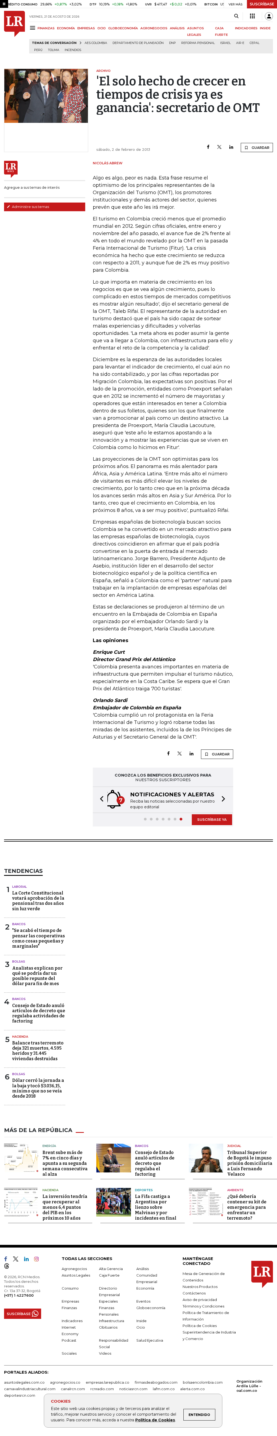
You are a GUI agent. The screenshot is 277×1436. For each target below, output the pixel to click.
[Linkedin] (231, 147)
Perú (38, 50)
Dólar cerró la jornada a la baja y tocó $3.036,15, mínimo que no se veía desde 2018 (38, 1088)
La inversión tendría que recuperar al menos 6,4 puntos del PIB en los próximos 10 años (64, 1207)
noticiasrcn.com (133, 1389)
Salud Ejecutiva (149, 1340)
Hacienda (20, 1036)
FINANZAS (46, 28)
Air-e (240, 43)
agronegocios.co (65, 1382)
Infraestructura (111, 1321)
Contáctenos (194, 1293)
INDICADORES (246, 28)
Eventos (143, 1301)
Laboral (19, 887)
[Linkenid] (28, 1260)
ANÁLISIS (177, 28)
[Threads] (9, 1267)
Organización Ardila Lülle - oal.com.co (249, 1386)
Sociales (69, 1353)
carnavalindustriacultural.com (29, 1389)
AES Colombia (96, 43)
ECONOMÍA (66, 28)
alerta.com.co (192, 1389)
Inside (141, 1321)
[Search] (236, 16)
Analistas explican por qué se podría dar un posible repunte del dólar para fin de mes (37, 976)
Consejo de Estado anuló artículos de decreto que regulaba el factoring (154, 1163)
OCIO (101, 28)
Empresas (70, 1301)
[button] (100, 800)
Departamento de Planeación (138, 43)
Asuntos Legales (76, 1275)
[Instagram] (38, 1260)
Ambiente (235, 1190)
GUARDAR (260, 148)
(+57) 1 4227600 (19, 1295)
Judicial (234, 1146)
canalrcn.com (73, 1389)
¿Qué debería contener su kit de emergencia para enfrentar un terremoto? (246, 1207)
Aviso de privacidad (200, 1299)
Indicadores (72, 1321)
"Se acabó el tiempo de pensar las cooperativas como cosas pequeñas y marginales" (38, 938)
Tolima (53, 50)
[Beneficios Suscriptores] (252, 16)
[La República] (14, 32)
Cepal (254, 43)
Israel (225, 43)
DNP (172, 43)
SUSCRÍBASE (262, 4)
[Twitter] (219, 147)
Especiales (108, 1301)
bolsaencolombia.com (203, 1382)
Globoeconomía (150, 1308)
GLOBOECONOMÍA (123, 28)
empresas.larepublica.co (107, 1382)
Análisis (142, 1269)
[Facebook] (208, 147)
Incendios (73, 50)
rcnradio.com (102, 1389)
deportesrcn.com (19, 1395)
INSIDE (265, 28)
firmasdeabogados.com (156, 1382)
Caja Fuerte (109, 1275)
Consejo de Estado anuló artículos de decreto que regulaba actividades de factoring (38, 1013)
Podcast (69, 1340)
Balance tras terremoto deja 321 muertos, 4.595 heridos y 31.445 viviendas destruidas (38, 1050)
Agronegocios (74, 1269)
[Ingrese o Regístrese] (269, 16)
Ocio (140, 1327)
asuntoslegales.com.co (24, 1382)
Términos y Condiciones (203, 1306)
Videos (105, 1353)
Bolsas (18, 961)
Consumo (70, 1288)
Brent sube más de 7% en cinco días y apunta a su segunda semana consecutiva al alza (65, 1163)
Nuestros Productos (200, 1286)
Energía (49, 1146)
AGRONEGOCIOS (153, 28)
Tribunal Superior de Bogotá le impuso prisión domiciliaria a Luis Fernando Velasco (249, 1163)
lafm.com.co (164, 1389)
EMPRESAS (86, 28)
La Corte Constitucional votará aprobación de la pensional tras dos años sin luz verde (38, 900)
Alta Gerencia (111, 1269)
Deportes (144, 1190)
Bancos (19, 924)
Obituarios (108, 1327)
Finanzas (69, 1308)
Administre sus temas (30, 206)
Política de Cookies (155, 1420)
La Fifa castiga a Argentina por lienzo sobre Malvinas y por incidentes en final (155, 1207)
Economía (145, 1288)
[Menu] (33, 27)
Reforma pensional (198, 43)
